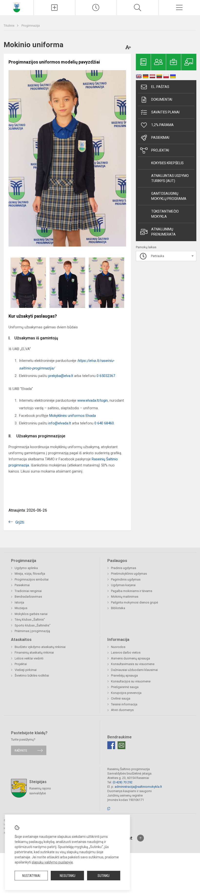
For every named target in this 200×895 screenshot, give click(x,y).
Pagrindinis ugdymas (125, 579)
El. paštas (160, 87)
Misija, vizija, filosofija (30, 573)
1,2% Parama (162, 125)
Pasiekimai (160, 138)
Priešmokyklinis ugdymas (129, 573)
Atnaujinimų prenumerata (163, 231)
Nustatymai (31, 876)
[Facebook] (111, 745)
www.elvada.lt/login (92, 400)
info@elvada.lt (59, 423)
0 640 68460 (104, 423)
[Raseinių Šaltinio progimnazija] (16, 7)
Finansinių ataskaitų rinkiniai (34, 652)
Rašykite (21, 750)
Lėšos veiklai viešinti (29, 658)
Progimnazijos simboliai (32, 579)
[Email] (121, 745)
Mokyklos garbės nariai (31, 614)
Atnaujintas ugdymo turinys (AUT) (170, 178)
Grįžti (19, 522)
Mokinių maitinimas (124, 596)
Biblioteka (118, 608)
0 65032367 (106, 376)
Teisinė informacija (124, 704)
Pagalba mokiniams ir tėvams (131, 591)
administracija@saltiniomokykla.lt (138, 786)
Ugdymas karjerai (123, 585)
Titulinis (9, 25)
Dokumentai (161, 99)
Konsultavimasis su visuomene (132, 664)
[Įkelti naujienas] (54, 7)
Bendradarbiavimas (28, 596)
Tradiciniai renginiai (28, 591)
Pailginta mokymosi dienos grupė (134, 602)
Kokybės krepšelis (167, 163)
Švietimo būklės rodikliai (32, 675)
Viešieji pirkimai (26, 670)
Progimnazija (30, 25)
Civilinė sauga (120, 698)
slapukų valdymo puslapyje (52, 862)
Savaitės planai (165, 112)
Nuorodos (118, 647)
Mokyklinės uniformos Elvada (72, 415)
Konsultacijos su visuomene (130, 681)
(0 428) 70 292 (122, 782)
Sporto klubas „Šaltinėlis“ (32, 625)
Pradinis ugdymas (123, 568)
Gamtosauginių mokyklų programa (168, 196)
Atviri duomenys (122, 710)
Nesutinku (67, 876)
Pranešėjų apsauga (124, 675)
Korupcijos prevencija (126, 693)
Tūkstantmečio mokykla (165, 213)
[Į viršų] (140, 838)
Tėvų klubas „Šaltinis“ (30, 619)
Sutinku (104, 876)
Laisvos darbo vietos (125, 652)
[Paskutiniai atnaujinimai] (96, 7)
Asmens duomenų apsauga (130, 658)
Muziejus (21, 608)
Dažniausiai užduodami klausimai (134, 670)
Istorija (19, 602)
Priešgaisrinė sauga (125, 687)
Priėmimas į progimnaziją (32, 631)
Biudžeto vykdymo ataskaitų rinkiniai (40, 647)
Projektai (160, 150)
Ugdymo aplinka (26, 568)
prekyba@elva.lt (60, 376)
